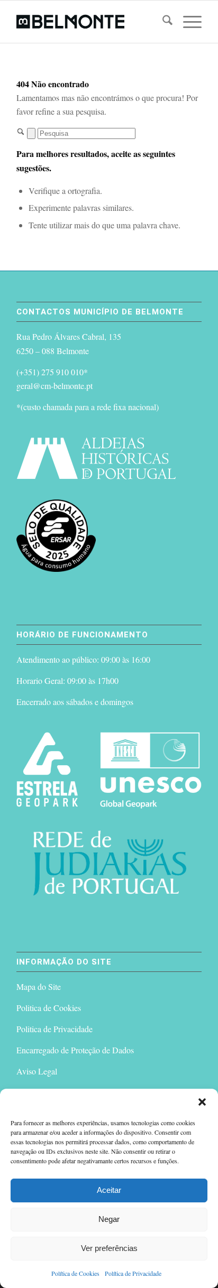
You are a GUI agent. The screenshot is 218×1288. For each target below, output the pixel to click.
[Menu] (187, 22)
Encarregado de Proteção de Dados (75, 1049)
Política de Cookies (75, 1273)
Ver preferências (109, 1248)
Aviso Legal (36, 1071)
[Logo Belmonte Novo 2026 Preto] (90, 22)
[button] (202, 1102)
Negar (109, 1219)
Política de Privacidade (133, 1273)
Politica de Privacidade (54, 1028)
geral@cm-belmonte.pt (54, 385)
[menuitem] (162, 22)
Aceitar (109, 1189)
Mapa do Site (38, 986)
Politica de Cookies (48, 1007)
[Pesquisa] (162, 22)
